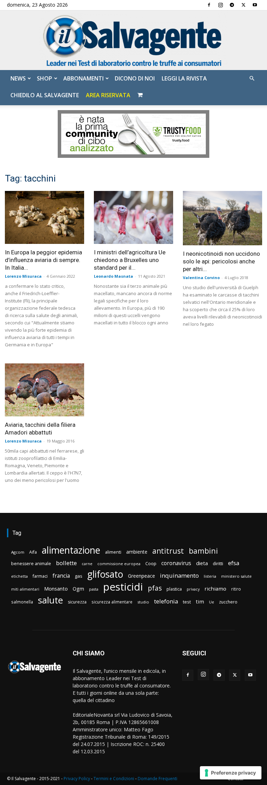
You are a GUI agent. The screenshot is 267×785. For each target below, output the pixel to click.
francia (61, 575)
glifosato (105, 574)
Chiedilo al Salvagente (44, 95)
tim (200, 601)
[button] (251, 78)
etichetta (19, 576)
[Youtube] (255, 5)
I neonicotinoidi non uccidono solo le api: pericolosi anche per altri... (221, 261)
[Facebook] (209, 5)
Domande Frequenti (157, 779)
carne (87, 563)
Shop (44, 78)
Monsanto (56, 588)
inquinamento (179, 575)
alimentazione (71, 550)
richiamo (215, 588)
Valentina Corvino (201, 277)
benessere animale (31, 564)
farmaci (40, 576)
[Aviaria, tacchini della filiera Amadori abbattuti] (44, 389)
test (187, 602)
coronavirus (176, 563)
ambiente (136, 551)
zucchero (228, 602)
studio (143, 602)
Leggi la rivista (184, 78)
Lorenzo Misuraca (23, 276)
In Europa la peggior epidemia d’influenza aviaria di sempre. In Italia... (43, 260)
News (18, 78)
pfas (155, 588)
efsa (233, 563)
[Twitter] (243, 5)
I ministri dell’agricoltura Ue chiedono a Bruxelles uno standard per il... (129, 260)
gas (78, 576)
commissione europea (118, 563)
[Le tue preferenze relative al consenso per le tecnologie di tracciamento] (230, 772)
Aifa (33, 552)
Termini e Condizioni (114, 779)
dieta (202, 563)
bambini (203, 550)
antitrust (168, 550)
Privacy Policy (77, 779)
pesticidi (123, 587)
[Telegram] (232, 5)
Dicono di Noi (135, 78)
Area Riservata (108, 95)
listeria (210, 576)
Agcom (17, 552)
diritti (218, 563)
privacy (193, 589)
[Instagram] (220, 5)
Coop (150, 563)
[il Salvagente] (133, 40)
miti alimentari (25, 589)
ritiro (236, 589)
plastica (174, 589)
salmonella (22, 602)
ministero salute (236, 576)
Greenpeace (141, 575)
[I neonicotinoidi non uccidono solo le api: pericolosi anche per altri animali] (222, 218)
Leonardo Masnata (113, 276)
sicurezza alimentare (111, 602)
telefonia (166, 601)
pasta (93, 589)
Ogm (78, 588)
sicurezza (77, 602)
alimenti (113, 552)
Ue (211, 602)
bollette (66, 563)
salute (50, 600)
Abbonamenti (83, 78)
